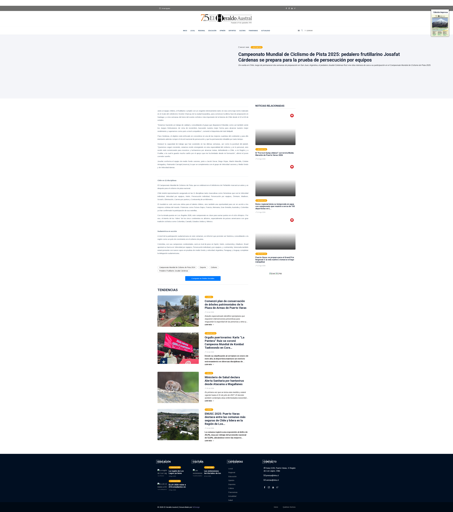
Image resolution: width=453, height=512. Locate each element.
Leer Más (208, 325)
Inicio (276, 507)
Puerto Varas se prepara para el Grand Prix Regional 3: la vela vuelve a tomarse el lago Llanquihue (274, 259)
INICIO (185, 30)
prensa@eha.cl (272, 475)
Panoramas (253, 30)
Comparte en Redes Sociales (202, 278)
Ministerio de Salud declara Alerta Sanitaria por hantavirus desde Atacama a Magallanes (224, 381)
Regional (201, 30)
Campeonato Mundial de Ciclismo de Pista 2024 (177, 267)
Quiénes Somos (289, 507)
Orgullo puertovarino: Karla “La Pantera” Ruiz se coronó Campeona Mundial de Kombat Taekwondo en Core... (224, 342)
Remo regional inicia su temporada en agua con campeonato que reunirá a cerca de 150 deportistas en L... (275, 206)
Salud (230, 500)
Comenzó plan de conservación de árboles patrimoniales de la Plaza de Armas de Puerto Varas (225, 304)
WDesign (196, 507)
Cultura (242, 30)
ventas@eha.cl (272, 480)
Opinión (222, 30)
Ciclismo (214, 267)
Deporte (203, 267)
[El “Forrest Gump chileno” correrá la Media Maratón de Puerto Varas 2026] (275, 128)
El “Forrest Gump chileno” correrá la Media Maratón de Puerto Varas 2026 (274, 154)
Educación (212, 30)
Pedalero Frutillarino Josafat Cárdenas (173, 271)
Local (192, 30)
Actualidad (265, 30)
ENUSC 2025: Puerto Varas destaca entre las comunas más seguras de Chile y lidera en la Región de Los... (225, 419)
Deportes (232, 30)
